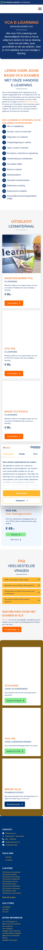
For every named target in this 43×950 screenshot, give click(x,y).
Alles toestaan (21, 493)
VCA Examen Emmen (10, 881)
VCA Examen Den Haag (11, 877)
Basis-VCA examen (31, 102)
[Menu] (40, 9)
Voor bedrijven (7, 926)
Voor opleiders (7, 928)
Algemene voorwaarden (11, 935)
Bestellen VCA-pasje (9, 940)
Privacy (5, 938)
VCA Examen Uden (9, 891)
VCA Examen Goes (9, 884)
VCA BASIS (6, 907)
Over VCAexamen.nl (9, 921)
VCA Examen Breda (9, 874)
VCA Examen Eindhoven (11, 879)
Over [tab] (35, 454)
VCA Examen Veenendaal (11, 893)
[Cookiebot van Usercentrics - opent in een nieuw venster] (30, 447)
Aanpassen (20, 501)
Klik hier (5, 620)
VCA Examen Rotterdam (11, 886)
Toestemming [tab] (8, 454)
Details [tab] (22, 454)
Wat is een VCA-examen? (11, 924)
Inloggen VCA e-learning (11, 931)
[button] (16, 534)
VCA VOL (5, 909)
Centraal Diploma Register (11, 933)
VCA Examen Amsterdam (11, 872)
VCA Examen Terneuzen (11, 888)
